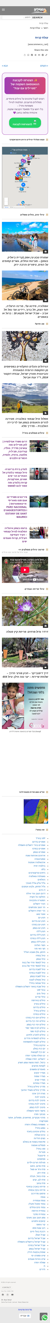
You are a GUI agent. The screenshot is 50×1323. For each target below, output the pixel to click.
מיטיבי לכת (40, 1097)
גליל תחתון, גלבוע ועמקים (33, 886)
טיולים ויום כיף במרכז (35, 1017)
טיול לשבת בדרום (37, 969)
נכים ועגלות (40, 1135)
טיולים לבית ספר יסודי (35, 1028)
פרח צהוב (41, 1183)
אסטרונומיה (39, 859)
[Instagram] (7, 1294)
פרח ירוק (41, 1173)
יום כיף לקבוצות (38, 1052)
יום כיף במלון (39, 1048)
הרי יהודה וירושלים (37, 911)
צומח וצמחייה (39, 1200)
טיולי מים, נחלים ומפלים (32, 215)
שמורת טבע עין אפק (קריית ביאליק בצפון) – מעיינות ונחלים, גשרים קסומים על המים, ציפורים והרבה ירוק (25, 261)
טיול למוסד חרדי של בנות (33, 962)
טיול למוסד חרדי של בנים (33, 966)
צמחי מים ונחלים (37, 1207)
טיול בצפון (40, 959)
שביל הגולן (40, 1235)
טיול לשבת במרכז (37, 973)
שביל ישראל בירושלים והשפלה (31, 1242)
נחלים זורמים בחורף (36, 1131)
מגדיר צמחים (39, 1083)
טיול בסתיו (40, 955)
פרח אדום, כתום (37, 1166)
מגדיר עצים (40, 1080)
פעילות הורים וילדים (36, 1162)
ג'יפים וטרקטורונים (37, 873)
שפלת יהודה (39, 1262)
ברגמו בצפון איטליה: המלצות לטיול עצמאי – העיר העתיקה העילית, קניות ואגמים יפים (15, 535)
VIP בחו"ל (40, 838)
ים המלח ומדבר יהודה (35, 1055)
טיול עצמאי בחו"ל (37, 983)
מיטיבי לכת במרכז (37, 1104)
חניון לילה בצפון (38, 942)
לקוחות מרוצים (38, 1066)
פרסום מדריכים (38, 1193)
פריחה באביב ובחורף (35, 1186)
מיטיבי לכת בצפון (37, 1107)
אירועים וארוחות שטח (35, 855)
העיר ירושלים (39, 904)
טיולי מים (41, 993)
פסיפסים (41, 1159)
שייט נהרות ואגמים (36, 1259)
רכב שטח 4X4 (38, 1228)
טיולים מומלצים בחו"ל (33, 433)
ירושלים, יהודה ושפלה (35, 1059)
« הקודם (44, 65)
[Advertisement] (25, 762)
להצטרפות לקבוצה (22, 124)
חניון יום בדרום (38, 921)
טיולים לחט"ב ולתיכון (35, 1035)
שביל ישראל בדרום (36, 1238)
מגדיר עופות (39, 1076)
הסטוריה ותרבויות (37, 900)
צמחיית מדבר (39, 1214)
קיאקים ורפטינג (38, 1221)
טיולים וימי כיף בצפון (36, 1024)
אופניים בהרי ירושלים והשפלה (31, 845)
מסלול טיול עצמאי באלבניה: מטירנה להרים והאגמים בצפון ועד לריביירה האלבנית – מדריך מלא (26, 422)
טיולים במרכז (39, 1014)
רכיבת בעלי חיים (37, 1231)
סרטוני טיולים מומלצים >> (31, 549)
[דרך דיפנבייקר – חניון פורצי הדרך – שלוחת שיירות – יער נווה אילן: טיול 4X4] (25, 652)
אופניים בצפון (39, 852)
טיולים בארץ (39, 1004)
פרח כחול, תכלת (37, 1176)
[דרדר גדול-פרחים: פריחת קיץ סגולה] (25, 611)
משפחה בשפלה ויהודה (35, 1124)
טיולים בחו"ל (39, 1011)
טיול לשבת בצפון (37, 976)
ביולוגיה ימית (39, 866)
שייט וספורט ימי (38, 1255)
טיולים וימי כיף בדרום (35, 1021)
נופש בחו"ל (40, 1128)
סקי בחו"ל (40, 1149)
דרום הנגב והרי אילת (35, 893)
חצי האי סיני (39, 948)
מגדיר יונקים (39, 1073)
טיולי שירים (40, 997)
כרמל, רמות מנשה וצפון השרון (31, 1062)
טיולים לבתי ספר (37, 1031)
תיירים (42, 1269)
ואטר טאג (40, 914)
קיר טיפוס (41, 1224)
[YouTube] (12, 1294)
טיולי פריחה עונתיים (34, 589)
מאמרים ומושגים (37, 1069)
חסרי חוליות (39, 945)
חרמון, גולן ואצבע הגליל (34, 952)
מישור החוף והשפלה (36, 1111)
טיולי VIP (41, 990)
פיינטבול (41, 1155)
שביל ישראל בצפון (37, 1249)
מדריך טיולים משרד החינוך (33, 1090)
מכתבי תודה (39, 1114)
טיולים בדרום (39, 1007)
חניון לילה (41, 931)
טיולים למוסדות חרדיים (34, 1038)
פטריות (42, 1152)
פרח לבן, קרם (39, 1180)
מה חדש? (39, 324)
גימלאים (41, 879)
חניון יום (41, 917)
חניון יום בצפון (39, 928)
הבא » (5, 65)
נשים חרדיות (39, 1138)
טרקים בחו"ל (39, 1045)
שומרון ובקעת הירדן (36, 1252)
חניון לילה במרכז (37, 938)
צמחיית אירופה (38, 1211)
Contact (6, 1287)
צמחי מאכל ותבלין (37, 1204)
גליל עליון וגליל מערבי (35, 883)
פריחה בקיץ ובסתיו (36, 1190)
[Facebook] (2, 1294)
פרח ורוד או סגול (37, 1169)
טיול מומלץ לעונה (37, 980)
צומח (43, 1197)
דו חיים (42, 890)
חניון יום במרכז (38, 924)
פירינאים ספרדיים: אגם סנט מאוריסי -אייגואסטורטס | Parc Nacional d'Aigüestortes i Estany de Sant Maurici (15, 507)
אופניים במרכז (38, 848)
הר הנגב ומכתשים (37, 907)
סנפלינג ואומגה (38, 1145)
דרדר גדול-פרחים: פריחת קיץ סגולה (27, 631)
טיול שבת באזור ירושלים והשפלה (30, 986)
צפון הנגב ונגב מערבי (35, 1217)
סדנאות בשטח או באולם (34, 1142)
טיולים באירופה (38, 1000)
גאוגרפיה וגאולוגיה (37, 876)
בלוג (43, 869)
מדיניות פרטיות (25, 1309)
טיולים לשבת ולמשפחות (34, 1042)
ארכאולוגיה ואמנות (36, 862)
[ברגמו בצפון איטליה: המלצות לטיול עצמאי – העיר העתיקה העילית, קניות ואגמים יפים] (39, 533)
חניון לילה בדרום (37, 935)
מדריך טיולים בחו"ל (36, 1086)
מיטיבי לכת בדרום (37, 1100)
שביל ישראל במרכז (36, 1245)
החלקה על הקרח (37, 897)
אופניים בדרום (38, 842)
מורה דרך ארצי (38, 1093)
